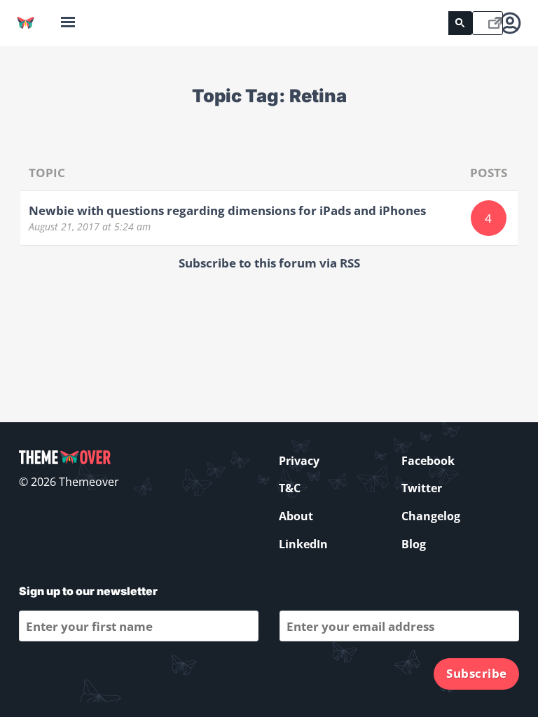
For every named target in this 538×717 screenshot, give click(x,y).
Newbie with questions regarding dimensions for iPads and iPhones (227, 210)
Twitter (421, 488)
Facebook (428, 460)
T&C (290, 488)
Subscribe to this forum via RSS (269, 263)
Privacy (299, 460)
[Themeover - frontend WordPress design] (26, 23)
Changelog (430, 516)
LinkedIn (303, 544)
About (296, 516)
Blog (413, 544)
